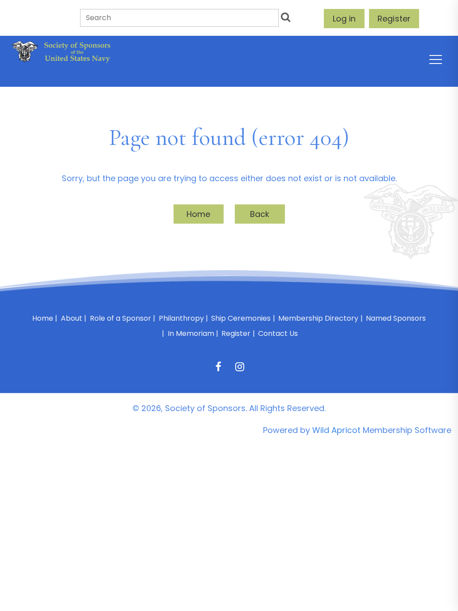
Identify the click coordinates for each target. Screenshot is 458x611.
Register (394, 18)
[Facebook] (218, 366)
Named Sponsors (396, 318)
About (71, 318)
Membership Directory (318, 318)
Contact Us (278, 333)
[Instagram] (239, 366)
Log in (344, 18)
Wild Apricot (336, 430)
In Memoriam (191, 333)
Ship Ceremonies (241, 318)
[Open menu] (436, 59)
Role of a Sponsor (120, 318)
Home (199, 214)
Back (260, 214)
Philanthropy (181, 318)
